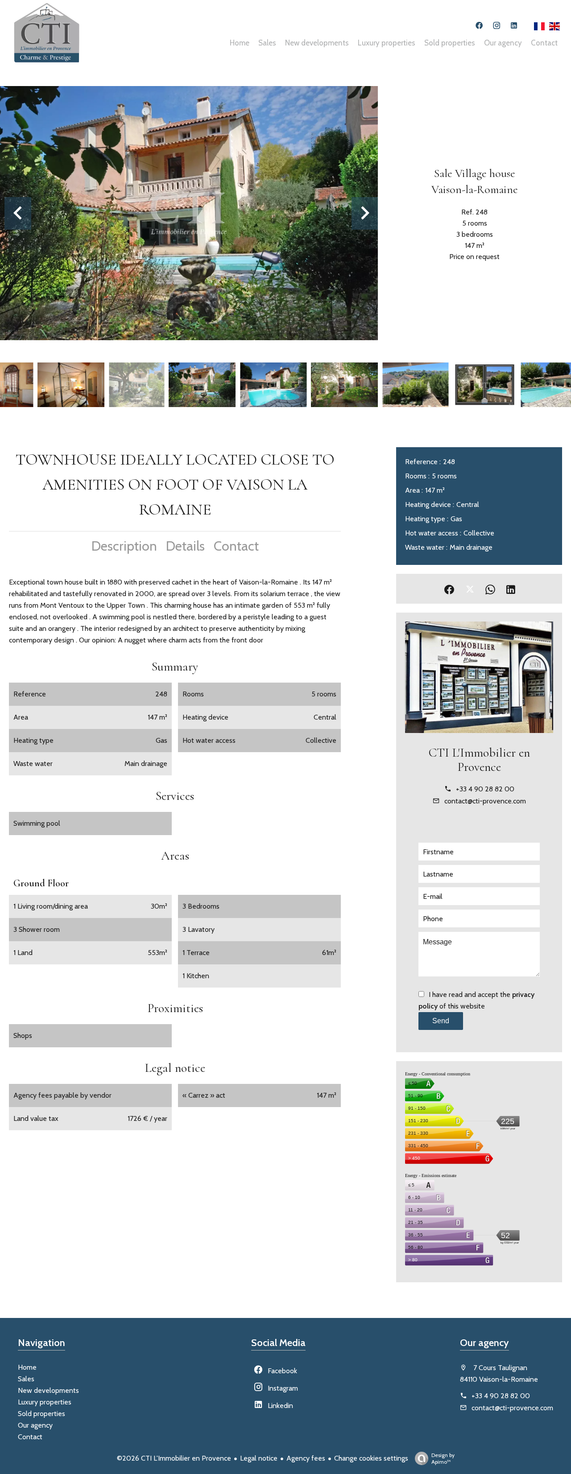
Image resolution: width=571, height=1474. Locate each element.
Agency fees (305, 1458)
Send (440, 1021)
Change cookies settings (371, 1458)
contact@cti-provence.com (485, 801)
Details (185, 546)
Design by (443, 1458)
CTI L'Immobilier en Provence (479, 759)
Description (124, 546)
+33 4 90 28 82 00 (485, 789)
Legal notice (258, 1458)
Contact (236, 546)
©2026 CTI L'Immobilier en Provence (174, 1458)
